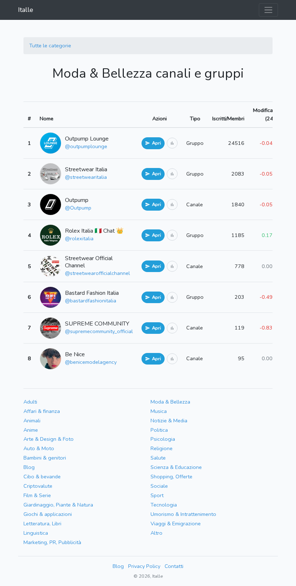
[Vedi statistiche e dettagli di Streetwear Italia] (172, 173)
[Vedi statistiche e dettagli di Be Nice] (172, 358)
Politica (159, 430)
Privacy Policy (144, 566)
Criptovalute (37, 486)
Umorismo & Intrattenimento (183, 514)
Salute (158, 457)
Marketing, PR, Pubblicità (52, 542)
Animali (31, 420)
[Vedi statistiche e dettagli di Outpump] (172, 204)
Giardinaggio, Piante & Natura (58, 504)
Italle (25, 9)
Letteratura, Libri (42, 523)
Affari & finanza (41, 411)
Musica (159, 411)
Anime (30, 430)
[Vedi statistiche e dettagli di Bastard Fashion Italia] (172, 297)
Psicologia (163, 439)
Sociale (159, 486)
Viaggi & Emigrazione (176, 523)
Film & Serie (37, 495)
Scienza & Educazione (176, 467)
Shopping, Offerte (171, 476)
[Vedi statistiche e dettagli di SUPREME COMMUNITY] (172, 328)
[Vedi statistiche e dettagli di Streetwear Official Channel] (172, 266)
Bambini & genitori (44, 457)
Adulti (30, 401)
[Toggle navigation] (268, 10)
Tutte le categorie (50, 45)
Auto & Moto (38, 448)
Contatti (174, 566)
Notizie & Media (169, 420)
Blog (29, 467)
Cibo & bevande (42, 476)
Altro (156, 533)
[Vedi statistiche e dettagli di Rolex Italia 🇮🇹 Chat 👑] (172, 235)
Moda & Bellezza (170, 401)
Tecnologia (164, 504)
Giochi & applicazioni (47, 514)
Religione (162, 448)
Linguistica (35, 533)
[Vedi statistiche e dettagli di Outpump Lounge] (172, 143)
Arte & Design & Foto (48, 439)
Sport (157, 495)
